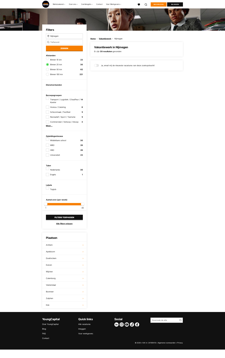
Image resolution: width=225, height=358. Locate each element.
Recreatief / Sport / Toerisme (62, 117)
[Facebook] (137, 324)
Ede (47, 305)
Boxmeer (50, 291)
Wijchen (49, 271)
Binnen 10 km (56, 60)
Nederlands (55, 170)
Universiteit (55, 155)
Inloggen (175, 4)
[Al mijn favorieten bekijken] (138, 4)
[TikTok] (132, 324)
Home (93, 38)
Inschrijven (159, 4)
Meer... (49, 126)
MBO (52, 145)
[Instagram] (122, 324)
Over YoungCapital (50, 324)
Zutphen (49, 298)
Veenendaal (51, 285)
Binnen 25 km (56, 64)
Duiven (49, 265)
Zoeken (64, 48)
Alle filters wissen (64, 223)
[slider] (45, 204)
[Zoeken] (146, 4)
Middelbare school (58, 140)
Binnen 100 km (56, 74)
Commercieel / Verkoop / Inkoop (64, 122)
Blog (44, 329)
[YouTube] (127, 324)
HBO (52, 150)
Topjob (53, 189)
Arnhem (49, 245)
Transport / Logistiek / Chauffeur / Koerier (65, 100)
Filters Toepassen (64, 217)
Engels (53, 174)
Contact (99, 4)
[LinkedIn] (117, 324)
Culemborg (51, 278)
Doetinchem (51, 258)
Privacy (180, 343)
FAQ (44, 333)
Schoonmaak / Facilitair (60, 112)
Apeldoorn (50, 251)
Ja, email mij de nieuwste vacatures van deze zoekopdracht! (128, 65)
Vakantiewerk (105, 38)
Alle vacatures (84, 324)
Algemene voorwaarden (166, 343)
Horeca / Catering (58, 107)
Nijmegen (118, 38)
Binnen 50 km (56, 69)
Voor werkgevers (85, 333)
